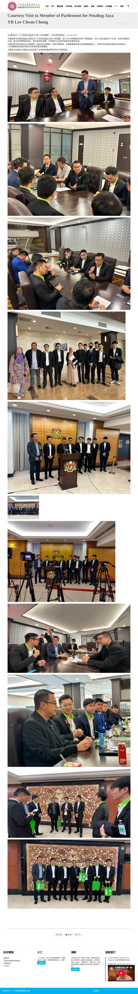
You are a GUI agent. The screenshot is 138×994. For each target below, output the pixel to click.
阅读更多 (41, 963)
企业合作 (6, 966)
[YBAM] (24, 6)
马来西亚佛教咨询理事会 (11, 961)
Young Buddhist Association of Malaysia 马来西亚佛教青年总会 (119, 959)
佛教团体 (6, 958)
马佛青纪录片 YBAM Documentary (120, 964)
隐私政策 (96, 991)
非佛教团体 (7, 963)
